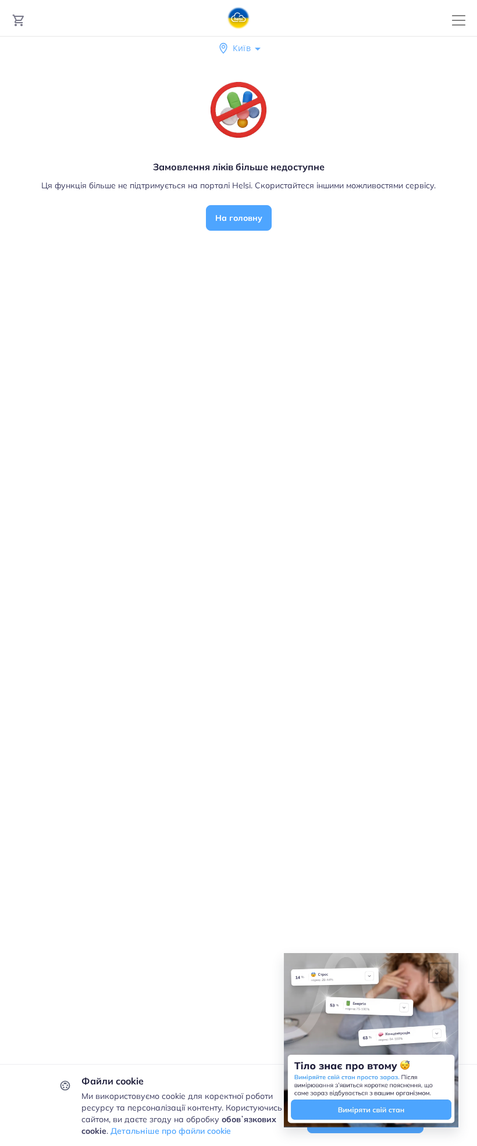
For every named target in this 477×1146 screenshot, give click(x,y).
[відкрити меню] (458, 21)
